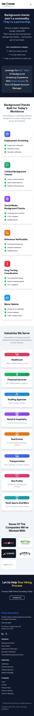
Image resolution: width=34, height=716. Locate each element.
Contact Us (17, 598)
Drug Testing (5, 646)
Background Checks (8, 643)
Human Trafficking (7, 693)
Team (3, 682)
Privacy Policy (6, 688)
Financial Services (7, 667)
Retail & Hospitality (7, 673)
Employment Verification (9, 649)
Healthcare (5, 664)
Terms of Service (7, 691)
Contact (4, 685)
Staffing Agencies (7, 670)
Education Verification (8, 652)
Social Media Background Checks (12, 655)
